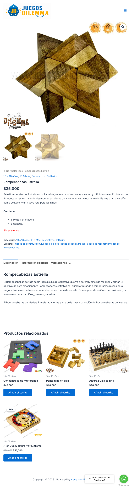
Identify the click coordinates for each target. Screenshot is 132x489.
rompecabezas (11, 247)
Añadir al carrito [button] (18, 392)
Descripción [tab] (10, 262)
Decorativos (39, 176)
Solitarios (16, 170)
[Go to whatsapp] (123, 479)
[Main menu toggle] (125, 10)
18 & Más (25, 176)
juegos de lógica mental (72, 243)
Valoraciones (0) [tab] (61, 262)
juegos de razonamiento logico (103, 243)
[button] (123, 27)
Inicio (6, 170)
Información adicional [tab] (35, 262)
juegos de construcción (27, 243)
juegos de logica (50, 243)
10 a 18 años (10, 176)
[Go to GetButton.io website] (123, 485)
